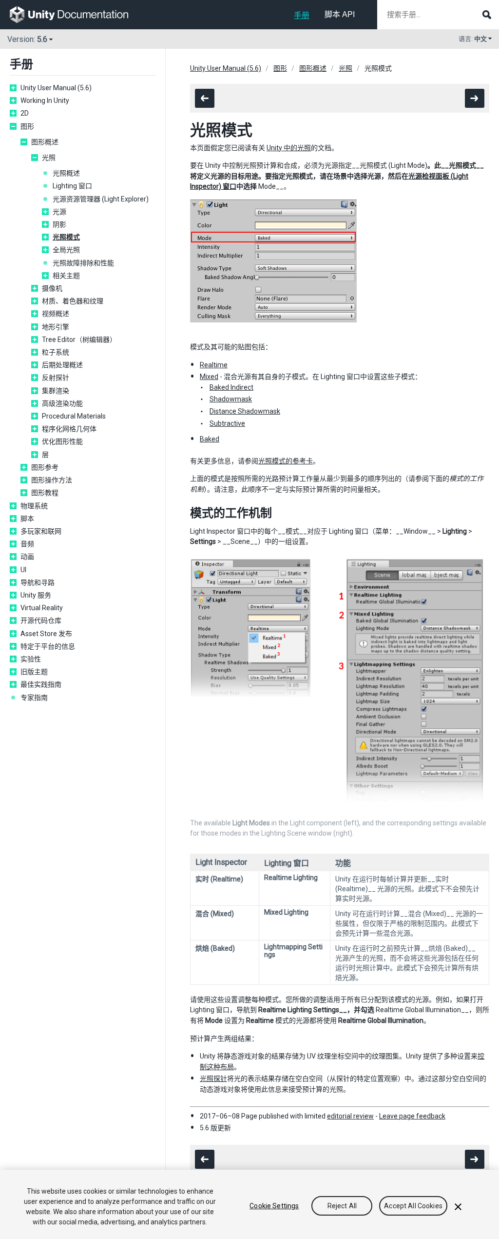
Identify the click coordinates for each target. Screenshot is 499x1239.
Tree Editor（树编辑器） (79, 339)
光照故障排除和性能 (83, 263)
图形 (27, 126)
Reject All (342, 1206)
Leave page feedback (412, 1116)
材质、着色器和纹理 (72, 301)
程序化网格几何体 (69, 429)
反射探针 (55, 377)
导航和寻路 (37, 582)
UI (23, 570)
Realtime (214, 365)
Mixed (209, 376)
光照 (49, 157)
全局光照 (66, 250)
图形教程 (44, 493)
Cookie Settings (274, 1206)
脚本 (27, 518)
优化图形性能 (62, 441)
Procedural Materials (74, 416)
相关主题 (66, 276)
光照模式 (66, 237)
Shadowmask (231, 399)
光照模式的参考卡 (285, 461)
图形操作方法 (51, 480)
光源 (59, 212)
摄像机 (52, 288)
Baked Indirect (231, 387)
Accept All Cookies (413, 1206)
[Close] (458, 1207)
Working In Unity (44, 100)
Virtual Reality (41, 608)
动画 (27, 556)
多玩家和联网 (40, 531)
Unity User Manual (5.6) (56, 88)
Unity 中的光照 (289, 148)
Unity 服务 (35, 595)
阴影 (59, 224)
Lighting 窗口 (72, 186)
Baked (209, 439)
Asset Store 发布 (46, 634)
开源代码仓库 (40, 620)
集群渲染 (55, 391)
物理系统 (34, 506)
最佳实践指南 (40, 684)
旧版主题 (34, 672)
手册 (301, 15)
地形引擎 (55, 327)
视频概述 (55, 314)
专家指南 (34, 697)
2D (24, 113)
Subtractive (227, 423)
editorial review (350, 1116)
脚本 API (340, 14)
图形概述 (44, 142)
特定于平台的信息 (47, 646)
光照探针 (213, 1078)
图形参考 (44, 467)
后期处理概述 (62, 365)
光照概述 (66, 173)
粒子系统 (55, 352)
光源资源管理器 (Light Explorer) (101, 199)
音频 (27, 544)
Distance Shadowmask (245, 411)
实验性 (30, 659)
